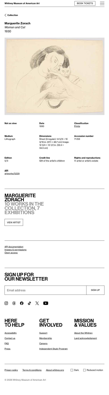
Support (43, 333)
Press (7, 348)
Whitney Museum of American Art (22, 3)
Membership (45, 338)
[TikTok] (29, 303)
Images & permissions (15, 249)
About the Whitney (83, 333)
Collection (12, 15)
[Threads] (14, 303)
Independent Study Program (53, 348)
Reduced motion (95, 370)
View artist (14, 222)
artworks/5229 (12, 173)
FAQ (7, 343)
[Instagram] (6, 303)
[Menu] (102, 3)
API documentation (14, 246)
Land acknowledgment (85, 338)
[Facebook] (22, 303)
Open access (11, 252)
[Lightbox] (54, 76)
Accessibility (11, 333)
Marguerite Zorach (17, 23)
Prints (77, 126)
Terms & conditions (31, 370)
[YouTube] (45, 303)
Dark (76, 370)
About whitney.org (55, 370)
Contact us (10, 338)
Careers (43, 343)
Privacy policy (11, 370)
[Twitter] (37, 303)
